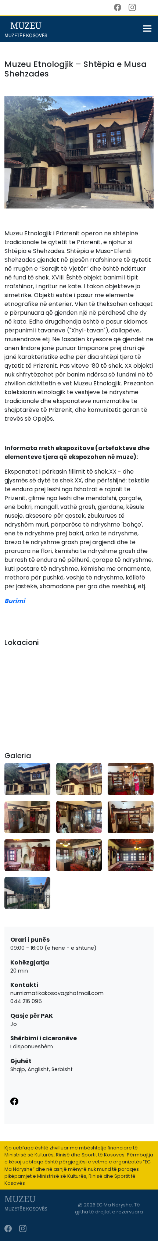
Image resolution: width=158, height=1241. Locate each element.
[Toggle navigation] (147, 30)
